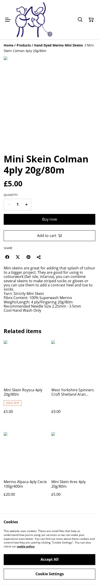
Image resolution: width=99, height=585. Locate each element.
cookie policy (26, 546)
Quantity (11, 195)
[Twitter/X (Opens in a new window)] (17, 257)
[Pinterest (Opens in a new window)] (28, 257)
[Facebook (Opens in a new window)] (7, 257)
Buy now (49, 219)
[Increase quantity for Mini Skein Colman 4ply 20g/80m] (26, 204)
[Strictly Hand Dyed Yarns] (33, 19)
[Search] (80, 20)
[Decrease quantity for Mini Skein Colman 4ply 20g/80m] (8, 204)
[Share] (38, 257)
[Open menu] (7, 20)
